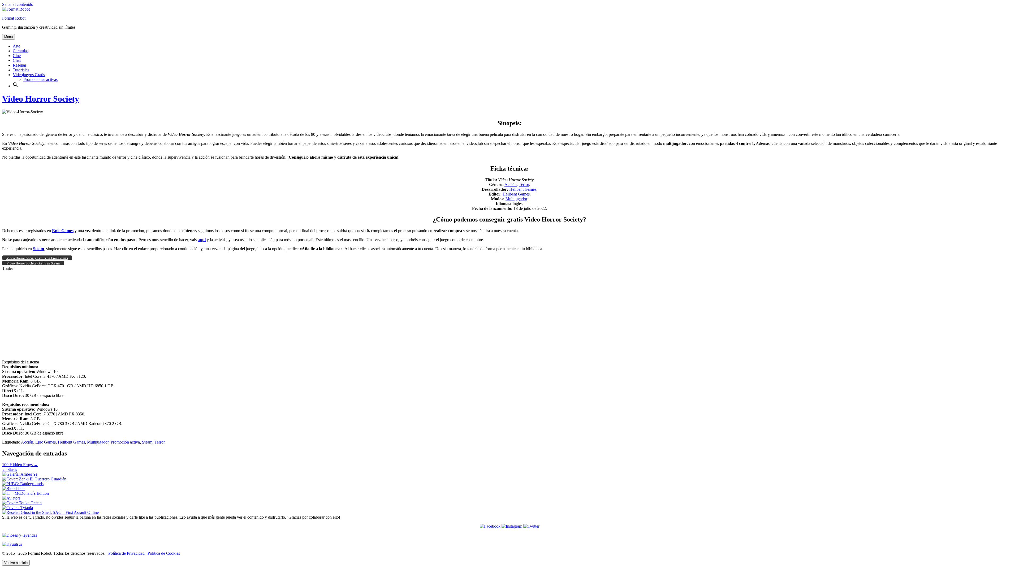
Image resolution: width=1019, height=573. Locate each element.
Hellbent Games (522, 189)
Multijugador (516, 199)
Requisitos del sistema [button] (20, 362)
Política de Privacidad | (127, 553)
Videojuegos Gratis (29, 74)
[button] (15, 86)
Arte (16, 46)
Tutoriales (21, 70)
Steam (147, 442)
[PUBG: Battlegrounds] (23, 483)
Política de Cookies (163, 553)
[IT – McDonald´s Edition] (25, 493)
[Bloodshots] (13, 488)
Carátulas (20, 51)
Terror (524, 184)
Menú (8, 37)
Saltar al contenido (17, 4)
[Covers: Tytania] (17, 507)
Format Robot (13, 18)
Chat (17, 60)
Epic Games (45, 442)
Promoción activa (125, 442)
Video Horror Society (40, 98)
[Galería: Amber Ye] (19, 474)
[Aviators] (11, 498)
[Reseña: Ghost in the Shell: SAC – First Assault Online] (50, 512)
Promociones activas (40, 79)
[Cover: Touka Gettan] (22, 503)
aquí (202, 239)
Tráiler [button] (7, 268)
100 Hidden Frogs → (20, 464)
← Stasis (9, 469)
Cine (17, 55)
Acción (510, 184)
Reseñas (20, 65)
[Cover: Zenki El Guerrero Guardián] (34, 479)
